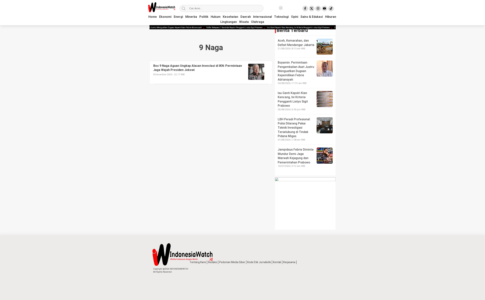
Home (152, 17)
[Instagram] (318, 8)
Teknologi (281, 17)
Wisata (244, 22)
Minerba (191, 17)
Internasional (262, 17)
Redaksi (212, 262)
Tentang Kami (198, 262)
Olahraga (257, 22)
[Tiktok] (331, 8)
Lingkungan (228, 22)
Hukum (216, 17)
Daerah (245, 17)
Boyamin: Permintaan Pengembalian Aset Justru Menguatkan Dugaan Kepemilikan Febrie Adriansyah (152, 27)
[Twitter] (311, 8)
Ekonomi (165, 17)
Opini (294, 17)
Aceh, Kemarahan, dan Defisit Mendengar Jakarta (296, 42)
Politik (203, 17)
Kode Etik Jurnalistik (259, 262)
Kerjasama (289, 262)
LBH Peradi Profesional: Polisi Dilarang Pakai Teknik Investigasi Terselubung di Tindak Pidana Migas (294, 128)
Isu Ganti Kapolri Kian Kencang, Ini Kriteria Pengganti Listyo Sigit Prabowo (292, 27)
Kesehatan (230, 17)
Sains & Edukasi (311, 17)
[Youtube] (324, 8)
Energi (178, 17)
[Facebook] (305, 8)
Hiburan (330, 17)
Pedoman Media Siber (232, 262)
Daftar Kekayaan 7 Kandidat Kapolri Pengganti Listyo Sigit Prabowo (228, 27)
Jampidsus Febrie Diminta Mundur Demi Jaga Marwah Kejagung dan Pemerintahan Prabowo (296, 156)
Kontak (277, 262)
